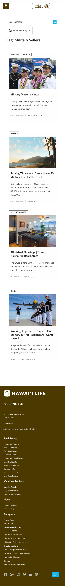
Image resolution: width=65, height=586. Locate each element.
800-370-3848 (14, 404)
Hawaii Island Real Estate (13, 458)
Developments (9, 469)
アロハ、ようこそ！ (12, 472)
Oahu (13, 291)
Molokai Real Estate (11, 465)
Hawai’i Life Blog (10, 505)
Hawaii (14, 133)
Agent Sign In (8, 423)
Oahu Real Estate (10, 451)
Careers (7, 561)
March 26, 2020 (28, 277)
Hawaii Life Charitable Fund (17, 542)
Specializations (11, 546)
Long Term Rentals (11, 476)
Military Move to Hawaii (25, 94)
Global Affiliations (12, 557)
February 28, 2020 (29, 359)
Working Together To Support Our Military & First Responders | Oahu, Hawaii (32, 334)
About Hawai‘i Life (12, 527)
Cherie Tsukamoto (17, 115)
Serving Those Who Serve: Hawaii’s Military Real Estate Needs (32, 175)
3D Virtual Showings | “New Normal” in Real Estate (27, 253)
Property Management (12, 494)
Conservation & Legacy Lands (17, 553)
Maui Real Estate (10, 455)
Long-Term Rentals (11, 490)
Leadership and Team (14, 534)
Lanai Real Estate (10, 462)
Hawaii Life (14, 277)
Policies (34, 429)
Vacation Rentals (10, 487)
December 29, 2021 (34, 115)
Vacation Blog (9, 509)
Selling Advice (18, 212)
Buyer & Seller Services (15, 538)
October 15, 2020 (33, 201)
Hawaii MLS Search (11, 444)
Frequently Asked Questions (14, 564)
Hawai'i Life (15, 359)
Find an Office (9, 418)
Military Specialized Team (16, 549)
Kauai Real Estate (10, 448)
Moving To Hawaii (20, 54)
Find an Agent (9, 520)
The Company (11, 530)
